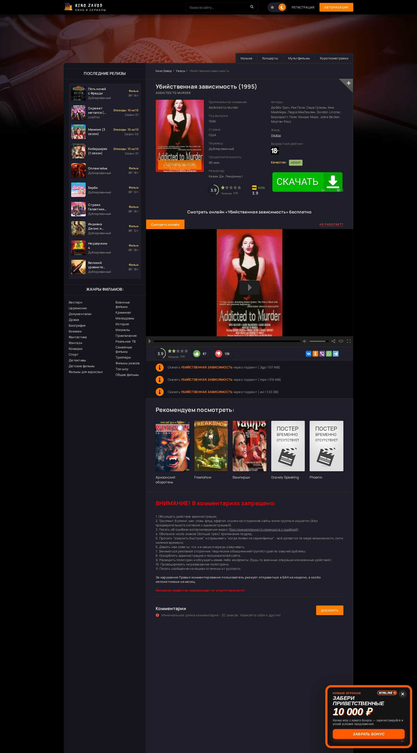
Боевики (75, 331)
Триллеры (123, 357)
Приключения (126, 335)
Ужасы (180, 71)
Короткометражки (334, 58)
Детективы (77, 360)
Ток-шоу (122, 369)
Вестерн (75, 302)
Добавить (330, 610)
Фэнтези (75, 343)
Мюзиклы (123, 330)
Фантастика (78, 337)
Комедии (75, 348)
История (122, 324)
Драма (74, 319)
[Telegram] (336, 354)
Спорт (73, 354)
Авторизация (336, 7)
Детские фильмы (82, 366)
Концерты (270, 58)
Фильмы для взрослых (86, 372)
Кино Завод (164, 71)
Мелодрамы (125, 318)
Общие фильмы (127, 375)
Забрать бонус (369, 734)
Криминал (123, 312)
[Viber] (322, 354)
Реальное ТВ (126, 341)
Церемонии (78, 308)
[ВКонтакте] (309, 354)
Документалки (80, 314)
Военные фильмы (123, 304)
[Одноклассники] (315, 354)
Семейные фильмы (124, 349)
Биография (77, 325)
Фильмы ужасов (127, 363)
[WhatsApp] (329, 354)
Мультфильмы (299, 58)
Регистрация (303, 7)
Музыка (246, 58)
